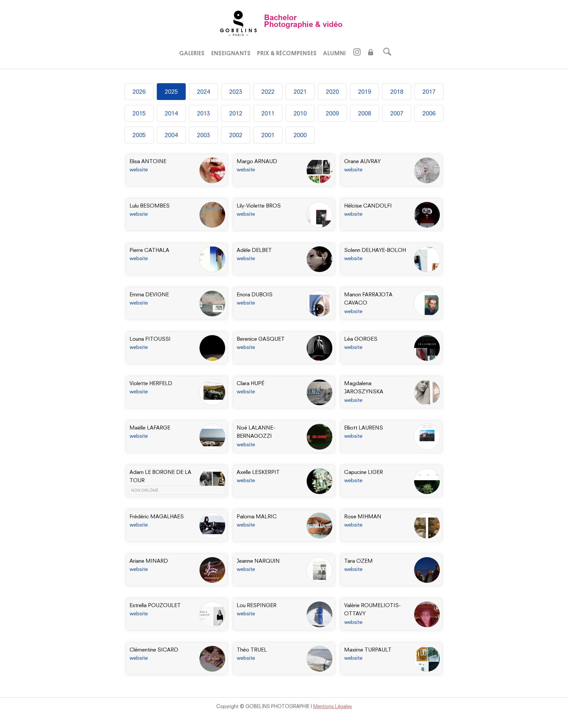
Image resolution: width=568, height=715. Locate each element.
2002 (235, 134)
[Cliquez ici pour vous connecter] (371, 53)
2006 (429, 113)
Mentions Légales (332, 706)
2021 (300, 91)
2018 (396, 91)
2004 (171, 134)
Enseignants (231, 53)
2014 (171, 113)
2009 (332, 113)
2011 (267, 113)
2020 (332, 91)
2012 (235, 113)
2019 (364, 91)
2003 (203, 134)
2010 (300, 113)
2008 (364, 113)
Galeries (192, 53)
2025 (171, 91)
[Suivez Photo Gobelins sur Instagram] (357, 53)
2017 (429, 91)
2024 (203, 91)
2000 (300, 134)
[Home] (284, 22)
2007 (396, 113)
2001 (267, 134)
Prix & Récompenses (287, 53)
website (139, 169)
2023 (235, 91)
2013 (203, 113)
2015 (139, 113)
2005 (139, 134)
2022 (267, 91)
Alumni (334, 53)
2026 (139, 91)
